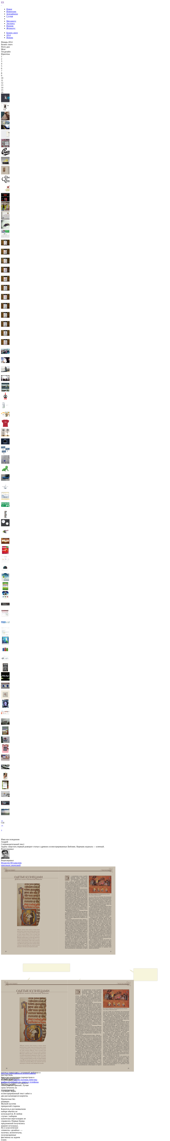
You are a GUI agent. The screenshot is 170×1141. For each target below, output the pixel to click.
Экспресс (10, 23)
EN (2, 2)
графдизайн (13, 1073)
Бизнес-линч (12, 33)
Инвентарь (11, 11)
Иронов (9, 26)
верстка (4, 1073)
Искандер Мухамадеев (11, 863)
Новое (9, 9)
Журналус (10, 28)
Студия (9, 16)
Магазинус (11, 21)
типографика (30, 1073)
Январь (9, 37)
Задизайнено (12, 14)
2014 (8, 35)
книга (21, 1073)
